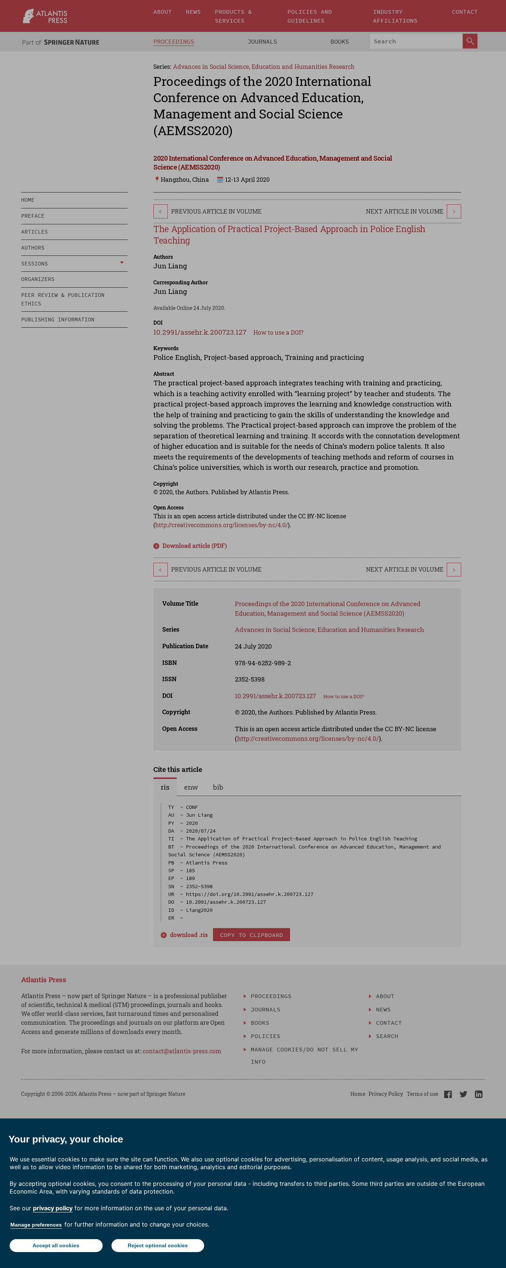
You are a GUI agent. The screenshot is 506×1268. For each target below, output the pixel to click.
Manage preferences (36, 1225)
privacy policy (53, 1208)
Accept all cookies (56, 1245)
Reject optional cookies (158, 1245)
